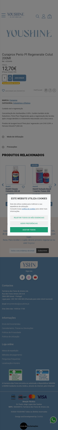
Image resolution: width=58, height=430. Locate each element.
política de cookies (28, 209)
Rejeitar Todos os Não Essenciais (29, 217)
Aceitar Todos (29, 230)
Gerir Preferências (29, 223)
